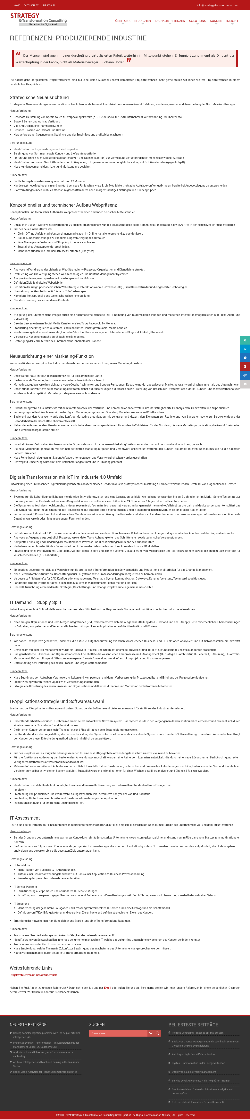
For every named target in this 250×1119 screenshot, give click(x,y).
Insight (232, 20)
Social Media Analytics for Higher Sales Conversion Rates (45, 1071)
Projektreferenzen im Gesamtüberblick (33, 975)
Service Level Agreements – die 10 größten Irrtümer (201, 1080)
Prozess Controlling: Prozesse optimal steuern (197, 1032)
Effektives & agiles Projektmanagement (194, 1071)
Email (107, 988)
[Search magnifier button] (157, 1033)
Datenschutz (31, 5)
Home (17, 5)
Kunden (216, 20)
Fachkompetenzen (170, 20)
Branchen (142, 20)
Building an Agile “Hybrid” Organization (193, 1054)
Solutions (197, 20)
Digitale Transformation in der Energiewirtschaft (198, 1063)
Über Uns (122, 20)
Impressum (49, 5)
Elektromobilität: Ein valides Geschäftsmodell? (198, 1102)
